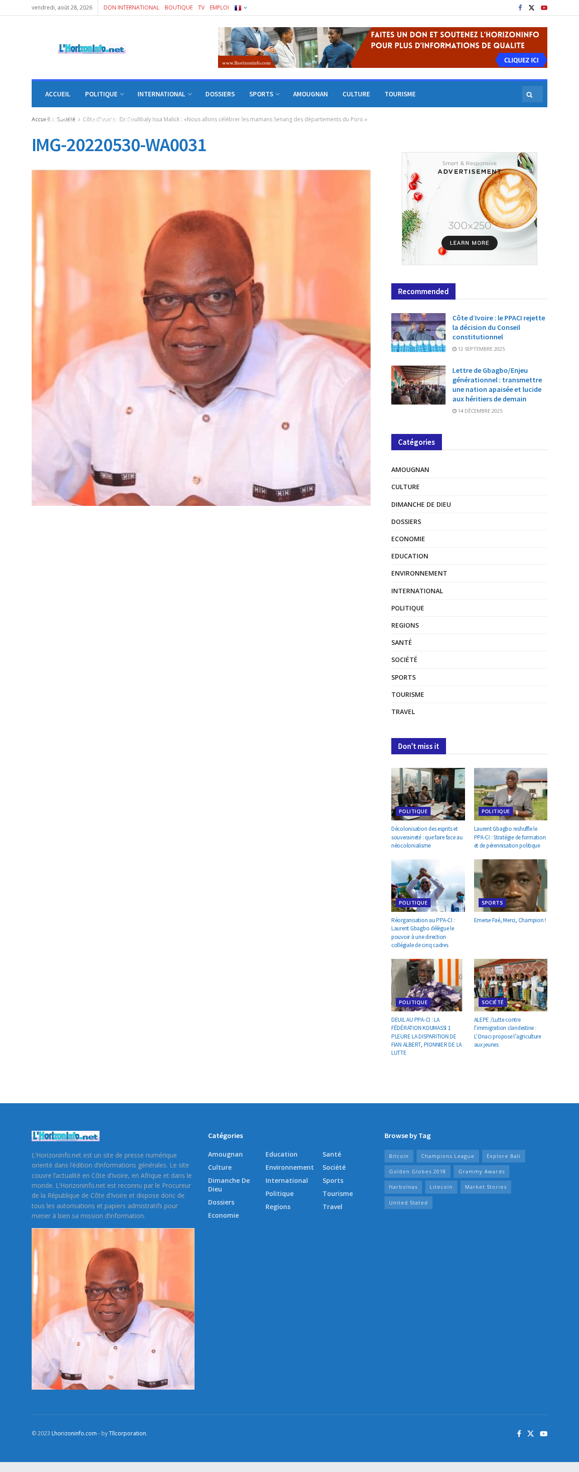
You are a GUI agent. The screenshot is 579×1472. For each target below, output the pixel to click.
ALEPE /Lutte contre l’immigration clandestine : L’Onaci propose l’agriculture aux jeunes (507, 1032)
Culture (405, 486)
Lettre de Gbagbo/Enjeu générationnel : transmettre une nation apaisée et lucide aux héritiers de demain (497, 384)
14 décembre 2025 (479, 410)
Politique (407, 608)
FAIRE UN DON (112, 120)
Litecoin (441, 1186)
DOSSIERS (220, 94)
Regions (405, 625)
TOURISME (400, 94)
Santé (401, 642)
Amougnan (410, 469)
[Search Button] (530, 94)
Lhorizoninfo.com (74, 1433)
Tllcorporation (127, 1433)
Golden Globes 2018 (417, 1171)
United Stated (408, 1202)
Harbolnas (403, 1186)
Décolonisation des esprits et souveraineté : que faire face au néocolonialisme (427, 837)
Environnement (419, 573)
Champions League (448, 1156)
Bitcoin (399, 1156)
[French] (240, 7)
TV (201, 7)
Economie (408, 538)
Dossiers (406, 521)
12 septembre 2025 (480, 348)
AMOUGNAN (310, 94)
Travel (403, 711)
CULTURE (356, 94)
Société (404, 659)
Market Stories (486, 1186)
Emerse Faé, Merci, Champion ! (510, 920)
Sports (403, 677)
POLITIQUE (101, 94)
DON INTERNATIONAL (131, 7)
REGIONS (58, 120)
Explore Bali (504, 1156)
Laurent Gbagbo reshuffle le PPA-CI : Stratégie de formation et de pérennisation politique (510, 837)
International (417, 590)
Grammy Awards (481, 1171)
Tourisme (407, 694)
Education (409, 556)
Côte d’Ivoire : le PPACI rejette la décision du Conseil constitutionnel (498, 327)
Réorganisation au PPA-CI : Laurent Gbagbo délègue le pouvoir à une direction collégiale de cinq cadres (423, 932)
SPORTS (261, 94)
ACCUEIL (58, 94)
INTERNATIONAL (161, 94)
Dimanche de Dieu (421, 504)
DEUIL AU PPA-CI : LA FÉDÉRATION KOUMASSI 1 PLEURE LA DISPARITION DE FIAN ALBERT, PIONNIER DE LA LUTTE (426, 1036)
